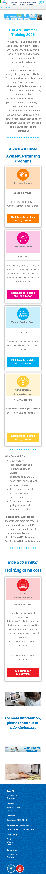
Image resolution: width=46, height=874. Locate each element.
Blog (9, 845)
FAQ (9, 839)
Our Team (11, 810)
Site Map (11, 798)
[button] (23, 218)
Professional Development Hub (21, 829)
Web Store (12, 842)
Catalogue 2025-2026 (17, 820)
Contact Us (12, 795)
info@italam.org (23, 727)
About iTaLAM (13, 807)
